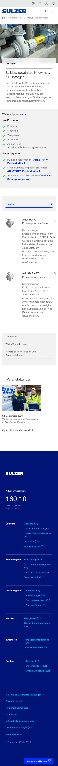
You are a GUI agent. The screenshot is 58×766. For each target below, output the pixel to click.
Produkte (9, 203)
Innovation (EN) (31, 541)
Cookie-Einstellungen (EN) (19, 727)
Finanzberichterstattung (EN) (37, 641)
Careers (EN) (32, 661)
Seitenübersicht (14, 733)
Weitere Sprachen (13, 114)
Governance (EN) (32, 577)
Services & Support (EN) (38, 600)
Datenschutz (12, 714)
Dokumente (11, 336)
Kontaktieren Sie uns (36, 761)
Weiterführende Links (16, 344)
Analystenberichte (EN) (36, 647)
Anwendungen (14, 17)
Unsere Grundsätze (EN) (38, 670)
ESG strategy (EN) (33, 559)
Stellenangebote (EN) (36, 665)
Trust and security (15, 701)
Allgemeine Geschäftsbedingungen (23, 694)
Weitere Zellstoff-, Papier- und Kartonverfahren (20, 353)
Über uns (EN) (31, 523)
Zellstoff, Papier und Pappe (36, 17)
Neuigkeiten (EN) (32, 618)
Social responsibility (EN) (36, 572)
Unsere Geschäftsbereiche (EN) (37, 535)
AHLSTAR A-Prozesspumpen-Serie (35, 221)
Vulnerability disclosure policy (21, 720)
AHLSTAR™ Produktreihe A (23, 171)
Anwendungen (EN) (35, 595)
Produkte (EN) (33, 590)
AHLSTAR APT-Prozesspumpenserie (34, 275)
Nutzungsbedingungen (17, 707)
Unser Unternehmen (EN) (36, 528)
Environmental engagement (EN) (38, 566)
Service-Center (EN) (36, 605)
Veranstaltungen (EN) (34, 546)
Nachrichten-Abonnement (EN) (37, 625)
